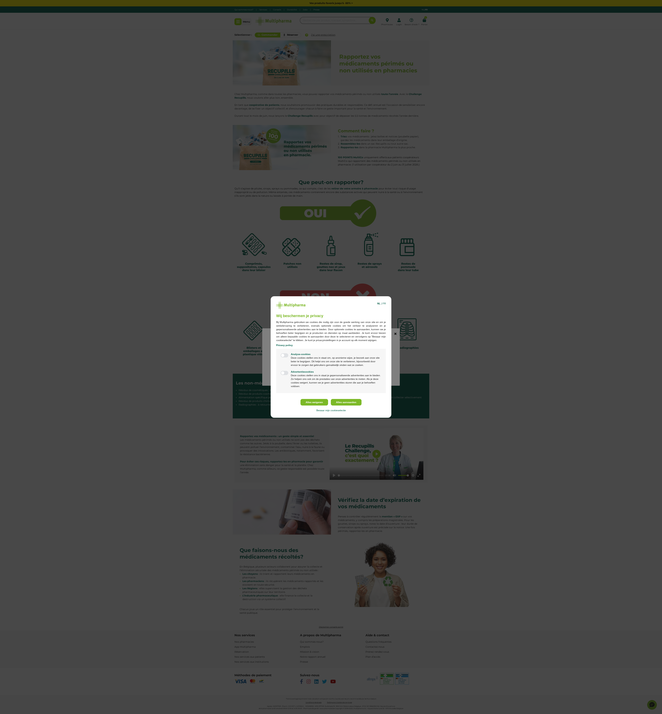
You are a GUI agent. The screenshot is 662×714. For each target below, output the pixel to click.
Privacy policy (284, 345)
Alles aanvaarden (346, 402)
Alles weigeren (314, 402)
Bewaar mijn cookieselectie (331, 410)
